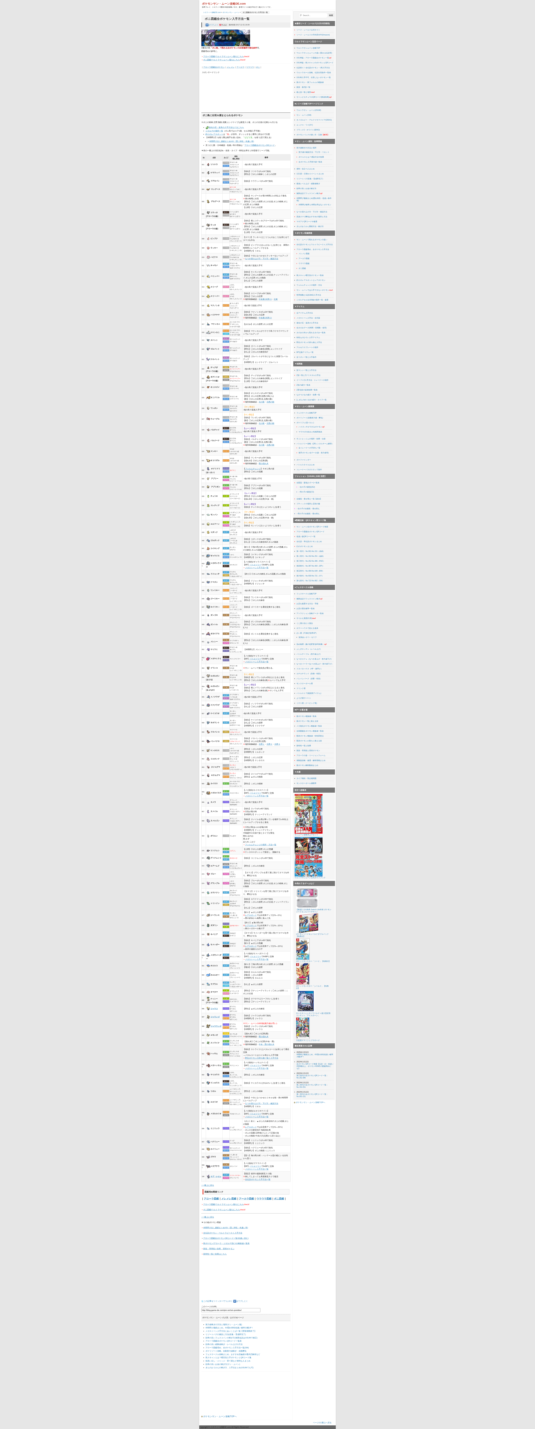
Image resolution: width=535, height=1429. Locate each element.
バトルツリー (255, 565)
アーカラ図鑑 (246, 1198)
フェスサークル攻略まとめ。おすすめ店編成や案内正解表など (233, 1354)
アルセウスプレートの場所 (307, 347)
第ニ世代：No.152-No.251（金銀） (310, 556)
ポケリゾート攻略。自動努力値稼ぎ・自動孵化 (226, 1351)
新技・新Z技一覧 (303, 87)
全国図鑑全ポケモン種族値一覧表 (310, 731)
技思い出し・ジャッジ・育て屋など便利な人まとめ (228, 1361)
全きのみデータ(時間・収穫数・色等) (311, 328)
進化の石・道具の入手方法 (307, 323)
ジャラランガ (216, 1026)
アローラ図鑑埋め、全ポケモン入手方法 (312, 249)
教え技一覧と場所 (303, 92)
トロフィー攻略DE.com (212, 12)
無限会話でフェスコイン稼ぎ (308, 193)
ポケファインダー (303, 460)
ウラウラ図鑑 (264, 1198)
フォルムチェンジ (253, 469)
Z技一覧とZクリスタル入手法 (308, 375)
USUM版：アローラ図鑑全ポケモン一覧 (312, 58)
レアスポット (251, 915)
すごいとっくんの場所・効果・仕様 (310, 439)
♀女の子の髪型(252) (307, 487)
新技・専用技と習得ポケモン (308, 750)
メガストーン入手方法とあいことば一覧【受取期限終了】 (231, 1331)
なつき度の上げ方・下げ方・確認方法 (261, 259)
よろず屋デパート (303, 698)
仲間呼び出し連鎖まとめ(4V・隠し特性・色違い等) (231, 141)
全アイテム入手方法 (304, 313)
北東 (276, 299)
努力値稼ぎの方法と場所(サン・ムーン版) (224, 1324)
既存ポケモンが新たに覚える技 (309, 741)
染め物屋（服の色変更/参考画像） (310, 644)
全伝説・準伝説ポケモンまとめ (309, 541)
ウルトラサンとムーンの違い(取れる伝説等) (314, 53)
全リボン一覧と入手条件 (306, 357)
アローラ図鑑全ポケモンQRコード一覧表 (224, 1341)
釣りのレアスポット (214, 134)
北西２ (269, 744)
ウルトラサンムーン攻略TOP (308, 48)
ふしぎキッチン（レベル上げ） (309, 649)
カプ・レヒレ (216, 1176)
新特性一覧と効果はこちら (215, 1254)
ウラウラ (250, 67)
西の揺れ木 (263, 463)
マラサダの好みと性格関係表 (310, 432)
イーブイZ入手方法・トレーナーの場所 (312, 380)
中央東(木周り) (265, 299)
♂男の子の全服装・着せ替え (308, 514)
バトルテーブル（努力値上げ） (309, 654)
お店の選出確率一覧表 (305, 608)
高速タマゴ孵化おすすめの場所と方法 (311, 217)
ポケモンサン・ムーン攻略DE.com (224, 3)
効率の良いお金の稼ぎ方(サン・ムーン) (223, 1364)
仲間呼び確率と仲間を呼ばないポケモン (315, 205)
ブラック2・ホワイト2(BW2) (308, 130)
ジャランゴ (215, 1017)
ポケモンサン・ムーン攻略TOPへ (220, 1416)
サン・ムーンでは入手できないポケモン (312, 290)
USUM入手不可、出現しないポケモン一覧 (313, 77)
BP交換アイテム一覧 (304, 352)
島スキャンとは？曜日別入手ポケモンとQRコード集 (228, 1357)
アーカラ (240, 67)
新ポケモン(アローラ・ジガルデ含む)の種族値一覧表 (226, 1243)
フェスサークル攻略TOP (306, 413)
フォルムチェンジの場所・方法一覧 (260, 845)
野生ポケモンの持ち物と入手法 (309, 342)
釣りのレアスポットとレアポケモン (310, 280)
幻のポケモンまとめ (304, 546)
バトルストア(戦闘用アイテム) (308, 693)
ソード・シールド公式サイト (308, 30)
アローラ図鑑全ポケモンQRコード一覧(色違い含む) (226, 1238)
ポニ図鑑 (279, 1198)
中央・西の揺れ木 (266, 1044)
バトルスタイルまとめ (305, 465)
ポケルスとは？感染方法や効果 (311, 157)
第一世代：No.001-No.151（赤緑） (310, 551)
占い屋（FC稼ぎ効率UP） (307, 633)
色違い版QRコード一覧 (305, 536)
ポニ (258, 67)
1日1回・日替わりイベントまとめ (310, 174)
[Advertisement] (223, 91)
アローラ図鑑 (211, 1198)
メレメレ (230, 67)
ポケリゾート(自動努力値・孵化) (309, 418)
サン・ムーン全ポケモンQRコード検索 (312, 527)
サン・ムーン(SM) (303, 115)
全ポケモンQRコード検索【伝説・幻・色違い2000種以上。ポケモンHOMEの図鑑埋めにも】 (315, 1066)
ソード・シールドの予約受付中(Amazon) (313, 35)
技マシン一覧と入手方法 (306, 370)
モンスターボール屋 (304, 683)
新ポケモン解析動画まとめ (307, 765)
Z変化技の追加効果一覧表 (307, 390)
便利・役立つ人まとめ (305, 169)
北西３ (277, 744)
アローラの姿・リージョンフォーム (310, 755)
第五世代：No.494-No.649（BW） (310, 571)
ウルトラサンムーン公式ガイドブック (310, 878)
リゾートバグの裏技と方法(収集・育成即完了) (226, 1334)
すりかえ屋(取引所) (304, 618)
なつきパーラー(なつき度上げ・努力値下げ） (314, 664)
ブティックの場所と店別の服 (308, 504)
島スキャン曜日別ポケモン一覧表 (310, 275)
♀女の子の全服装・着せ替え (308, 509)
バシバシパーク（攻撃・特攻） (309, 679)
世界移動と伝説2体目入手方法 (308, 295)
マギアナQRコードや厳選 (306, 221)
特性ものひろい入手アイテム (308, 337)
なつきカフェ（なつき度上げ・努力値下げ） (314, 659)
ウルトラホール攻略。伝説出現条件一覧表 (313, 72)
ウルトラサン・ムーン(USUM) (308, 110)
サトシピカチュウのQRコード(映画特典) (312, 97)
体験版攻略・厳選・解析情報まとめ (310, 760)
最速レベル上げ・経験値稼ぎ (308, 184)
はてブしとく (213, 25)
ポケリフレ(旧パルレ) (305, 423)
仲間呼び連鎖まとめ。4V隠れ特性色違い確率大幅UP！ (229, 1328)
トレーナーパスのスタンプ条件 (309, 470)
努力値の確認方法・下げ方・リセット (314, 152)
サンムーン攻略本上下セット (306, 835)
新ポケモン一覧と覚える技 (307, 721)
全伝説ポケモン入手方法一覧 (257, 1179)
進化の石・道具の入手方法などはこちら (226, 127)
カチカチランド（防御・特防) (308, 674)
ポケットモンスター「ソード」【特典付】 (313, 961)
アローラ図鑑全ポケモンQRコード (260, 145)
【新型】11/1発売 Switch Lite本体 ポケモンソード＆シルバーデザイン (313, 910)
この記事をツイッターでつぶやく (218, 1301)
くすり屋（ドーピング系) (306, 703)
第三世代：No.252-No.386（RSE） (310, 561)
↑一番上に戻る (207, 1185)
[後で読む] (223, 25)
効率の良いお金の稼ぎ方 (306, 188)
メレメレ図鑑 (228, 1198)
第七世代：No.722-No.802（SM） (310, 581)
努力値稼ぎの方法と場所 (306, 148)
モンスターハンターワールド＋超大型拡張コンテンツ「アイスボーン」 (313, 1014)
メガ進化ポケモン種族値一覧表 (309, 726)
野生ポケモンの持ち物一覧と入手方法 (261, 1058)
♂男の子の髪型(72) (306, 492)
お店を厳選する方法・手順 (307, 604)
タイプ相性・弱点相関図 (306, 778)
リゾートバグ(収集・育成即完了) (309, 179)
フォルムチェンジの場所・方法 (309, 285)
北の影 (262, 402)
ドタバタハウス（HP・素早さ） (309, 669)
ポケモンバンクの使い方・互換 (309, 135)
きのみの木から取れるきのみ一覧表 (310, 333)
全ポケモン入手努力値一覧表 (310, 162)
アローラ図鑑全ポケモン (214, 67)
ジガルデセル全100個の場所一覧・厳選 (312, 300)
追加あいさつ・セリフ (308, 637)
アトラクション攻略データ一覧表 (310, 613)
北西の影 (270, 402)
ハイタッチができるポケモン (310, 427)
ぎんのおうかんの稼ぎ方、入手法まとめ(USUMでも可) (230, 1367)
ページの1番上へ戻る (322, 1422)
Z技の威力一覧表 (303, 385)
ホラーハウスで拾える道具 (307, 628)
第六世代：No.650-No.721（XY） (310, 576)
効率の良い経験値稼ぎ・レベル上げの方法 (224, 1344)
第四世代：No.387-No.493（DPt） (310, 566)
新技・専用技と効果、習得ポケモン (218, 1249)
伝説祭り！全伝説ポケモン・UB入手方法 (313, 68)
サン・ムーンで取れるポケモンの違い (311, 240)
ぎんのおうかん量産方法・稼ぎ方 (310, 226)
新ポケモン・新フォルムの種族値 (310, 82)
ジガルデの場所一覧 (214, 131)
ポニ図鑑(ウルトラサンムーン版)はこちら (221, 60)
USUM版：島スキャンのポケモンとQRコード (314, 63)
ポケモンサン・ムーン (231, 12)
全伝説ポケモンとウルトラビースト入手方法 (314, 244)
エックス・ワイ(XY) (304, 125)
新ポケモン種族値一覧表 (306, 716)
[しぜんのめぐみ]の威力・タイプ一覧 (311, 400)
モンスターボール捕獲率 (306, 783)
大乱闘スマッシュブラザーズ (308, 1040)
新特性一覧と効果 (303, 746)
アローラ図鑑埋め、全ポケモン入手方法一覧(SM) (227, 1347)
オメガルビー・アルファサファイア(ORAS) (314, 120)
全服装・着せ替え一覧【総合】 (309, 499)
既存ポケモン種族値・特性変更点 (310, 736)
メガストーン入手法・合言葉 (308, 318)
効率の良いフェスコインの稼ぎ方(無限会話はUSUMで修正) (231, 1338)
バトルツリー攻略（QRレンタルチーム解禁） (315, 444)
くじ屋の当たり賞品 (304, 623)
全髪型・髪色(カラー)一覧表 (307, 483)
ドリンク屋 (301, 688)
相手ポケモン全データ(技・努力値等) (314, 453)
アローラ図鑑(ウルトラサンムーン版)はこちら (223, 56)
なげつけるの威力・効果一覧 (308, 395)
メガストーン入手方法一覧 (256, 567)
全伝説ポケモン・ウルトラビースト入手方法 (222, 1233)
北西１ (262, 744)
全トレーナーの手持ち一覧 (309, 448)
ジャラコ (214, 1009)
